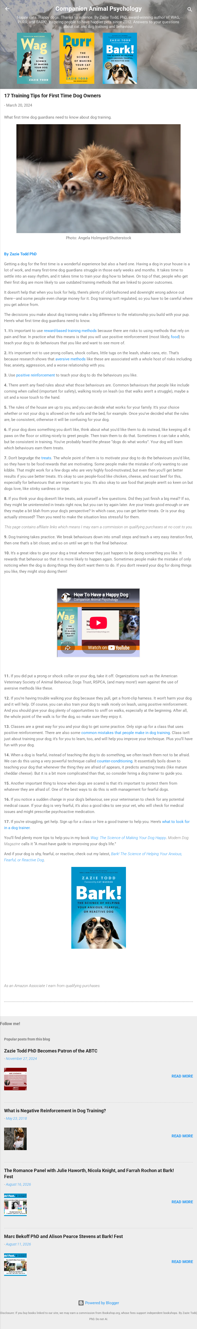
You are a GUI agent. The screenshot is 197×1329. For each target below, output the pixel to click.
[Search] (190, 10)
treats (46, 458)
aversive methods (70, 359)
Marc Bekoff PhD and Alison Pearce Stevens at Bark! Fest (63, 1236)
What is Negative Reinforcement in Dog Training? (55, 1110)
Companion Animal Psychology (98, 8)
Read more (182, 1076)
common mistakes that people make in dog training (125, 732)
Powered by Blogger (101, 1303)
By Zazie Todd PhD (20, 254)
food (175, 337)
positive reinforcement (35, 375)
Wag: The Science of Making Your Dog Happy (128, 837)
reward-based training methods (70, 330)
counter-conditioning (114, 761)
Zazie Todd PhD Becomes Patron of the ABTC (50, 1050)
